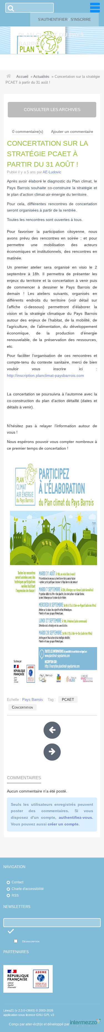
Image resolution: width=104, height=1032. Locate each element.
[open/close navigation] (95, 7)
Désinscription (30, 941)
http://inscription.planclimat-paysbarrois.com (45, 375)
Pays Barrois (32, 700)
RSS (15, 895)
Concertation (22, 707)
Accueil (22, 77)
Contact (17, 882)
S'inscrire (81, 20)
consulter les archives (52, 109)
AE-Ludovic (52, 172)
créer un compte (63, 824)
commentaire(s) (27, 131)
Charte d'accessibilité (28, 889)
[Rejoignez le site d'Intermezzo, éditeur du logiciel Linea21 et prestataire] (85, 1024)
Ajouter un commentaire (72, 131)
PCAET (68, 700)
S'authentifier (52, 20)
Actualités (41, 77)
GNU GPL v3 (45, 1014)
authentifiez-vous (75, 817)
